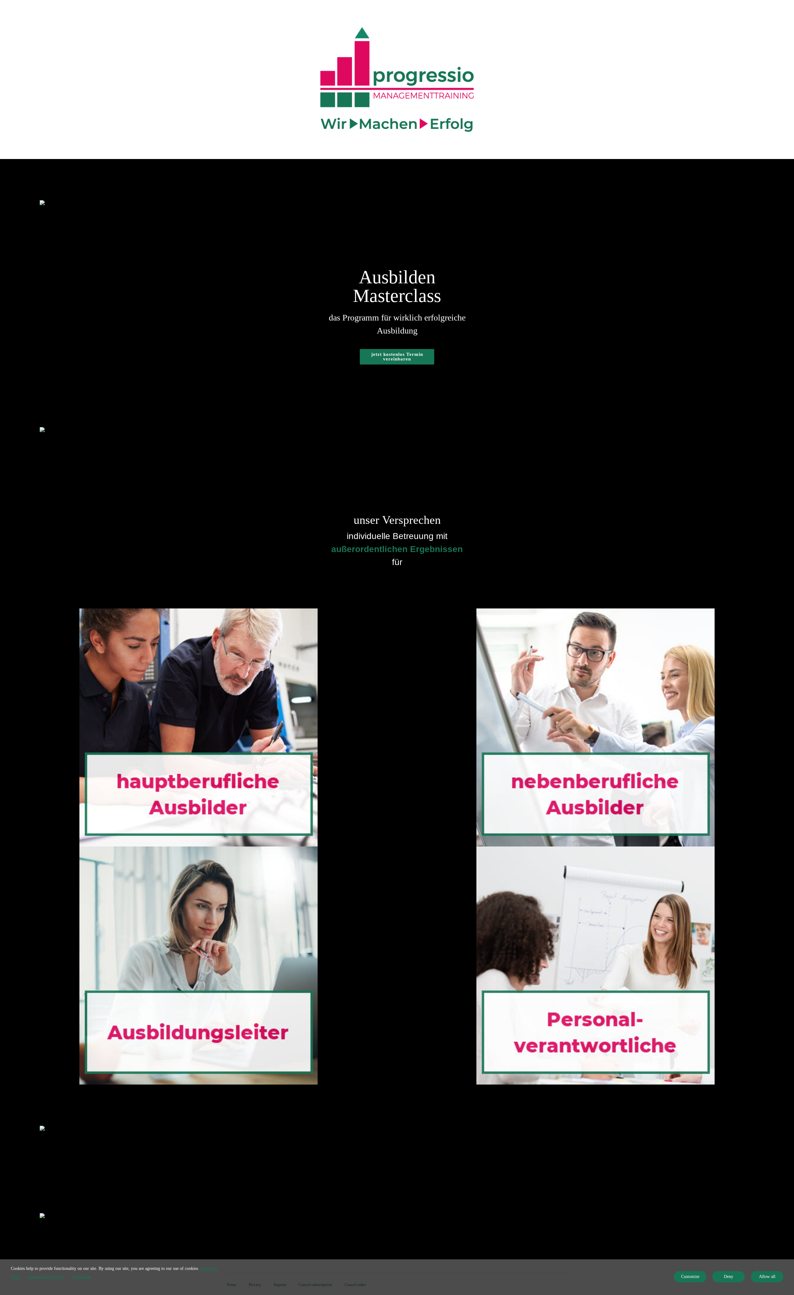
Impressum (81, 1277)
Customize (690, 1276)
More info (209, 1268)
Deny (728, 1276)
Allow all (767, 1276)
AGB (15, 1277)
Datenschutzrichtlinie (45, 1277)
